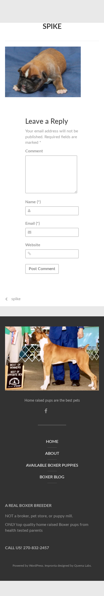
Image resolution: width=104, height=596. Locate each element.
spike (52, 26)
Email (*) (32, 223)
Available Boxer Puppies (52, 465)
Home (52, 442)
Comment (34, 151)
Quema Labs (82, 565)
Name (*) (33, 202)
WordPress (36, 565)
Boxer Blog (52, 477)
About (52, 453)
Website (32, 245)
